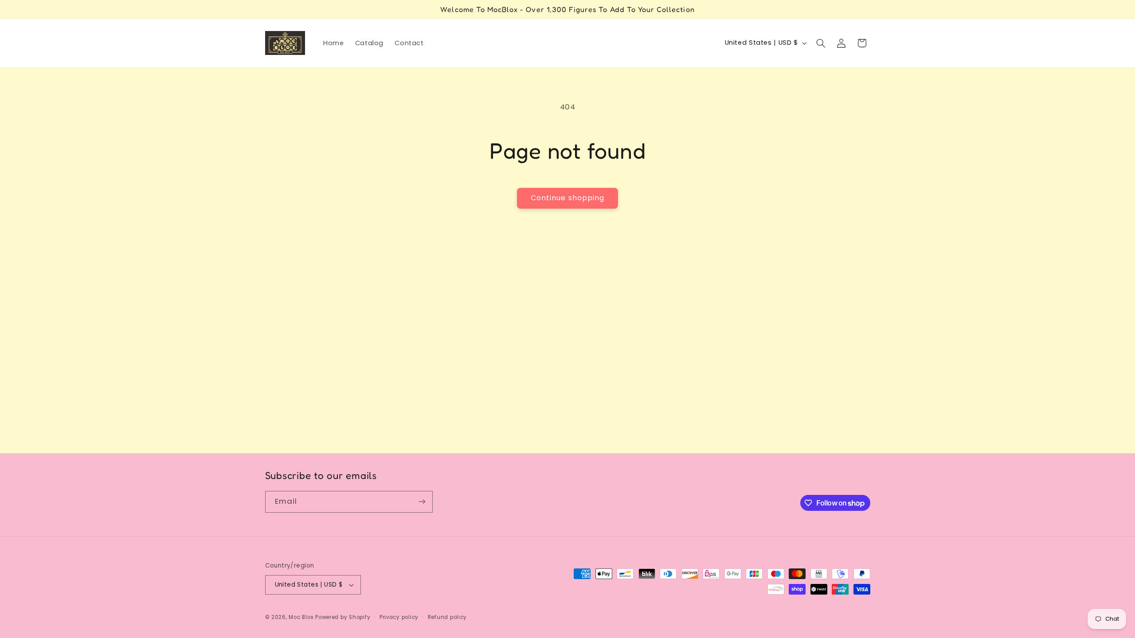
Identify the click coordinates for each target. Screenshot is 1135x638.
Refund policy (447, 617)
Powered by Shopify (342, 617)
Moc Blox (301, 617)
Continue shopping (567, 198)
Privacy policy (399, 617)
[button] (820, 43)
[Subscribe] (421, 502)
